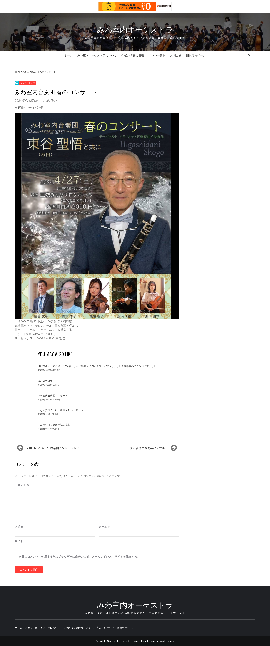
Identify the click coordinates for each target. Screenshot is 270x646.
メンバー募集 (157, 55)
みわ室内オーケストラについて (97, 55)
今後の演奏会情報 (132, 55)
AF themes (168, 641)
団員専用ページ (196, 55)
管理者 (22, 107)
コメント (22, 485)
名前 (19, 526)
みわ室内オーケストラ (135, 29)
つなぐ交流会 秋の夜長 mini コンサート (60, 410)
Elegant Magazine (149, 641)
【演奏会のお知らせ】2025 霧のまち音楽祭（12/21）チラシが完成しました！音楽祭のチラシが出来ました (97, 366)
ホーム (68, 55)
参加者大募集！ (46, 381)
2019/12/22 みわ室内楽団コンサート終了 (53, 448)
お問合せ (175, 55)
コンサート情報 (28, 82)
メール (104, 526)
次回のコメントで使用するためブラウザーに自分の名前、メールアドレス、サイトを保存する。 (79, 556)
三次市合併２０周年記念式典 (54, 424)
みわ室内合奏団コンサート (53, 395)
